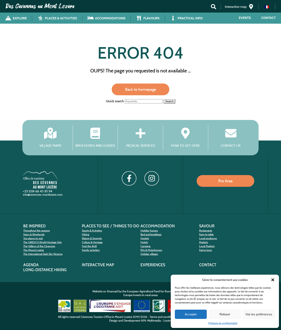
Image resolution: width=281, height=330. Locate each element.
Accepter (191, 314)
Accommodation (157, 225)
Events (245, 18)
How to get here (185, 145)
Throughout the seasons (36, 230)
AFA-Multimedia (151, 320)
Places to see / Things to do (110, 225)
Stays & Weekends (33, 234)
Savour (207, 225)
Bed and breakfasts (150, 234)
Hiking (85, 234)
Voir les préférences (258, 314)
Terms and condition (162, 317)
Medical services (140, 145)
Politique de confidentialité (222, 323)
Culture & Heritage (92, 242)
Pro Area (225, 180)
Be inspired (34, 225)
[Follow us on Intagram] (151, 178)
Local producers (208, 238)
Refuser (224, 314)
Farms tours (205, 250)
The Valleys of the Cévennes (39, 246)
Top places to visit (33, 238)
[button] (273, 280)
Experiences (152, 264)
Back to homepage (140, 89)
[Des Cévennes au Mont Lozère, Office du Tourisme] (40, 187)
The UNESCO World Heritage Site (42, 242)
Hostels (144, 238)
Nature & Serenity (92, 238)
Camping (145, 246)
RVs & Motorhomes (151, 250)
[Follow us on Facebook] (129, 178)
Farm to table (206, 234)
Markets (203, 242)
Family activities (91, 250)
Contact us (230, 145)
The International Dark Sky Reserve (43, 254)
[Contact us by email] (43, 196)
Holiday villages (149, 254)
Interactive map (98, 264)
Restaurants (205, 230)
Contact (268, 18)
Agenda (31, 264)
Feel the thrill (89, 246)
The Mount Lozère (33, 250)
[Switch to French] (266, 7)
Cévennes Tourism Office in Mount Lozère (106, 317)
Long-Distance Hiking (45, 269)
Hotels (144, 242)
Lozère (167, 320)
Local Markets (207, 246)
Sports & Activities (92, 230)
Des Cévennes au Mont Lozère (40, 6)
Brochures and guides (95, 145)
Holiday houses (149, 230)
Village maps (50, 145)
